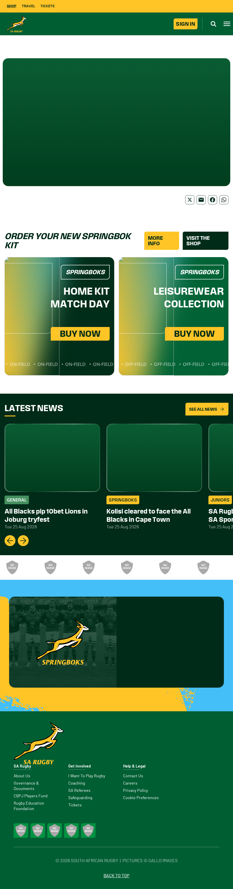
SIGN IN (185, 24)
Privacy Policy (135, 791)
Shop (11, 6)
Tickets (48, 6)
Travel (28, 6)
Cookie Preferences (141, 798)
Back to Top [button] (116, 876)
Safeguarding (80, 798)
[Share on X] (189, 199)
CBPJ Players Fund (31, 796)
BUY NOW (80, 334)
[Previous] (10, 540)
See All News (203, 409)
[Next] (23, 540)
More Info (155, 240)
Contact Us (133, 776)
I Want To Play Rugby (86, 776)
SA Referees (79, 791)
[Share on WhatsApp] (223, 199)
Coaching (76, 783)
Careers (130, 783)
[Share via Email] (201, 199)
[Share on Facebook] (212, 199)
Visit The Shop (198, 240)
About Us (22, 776)
